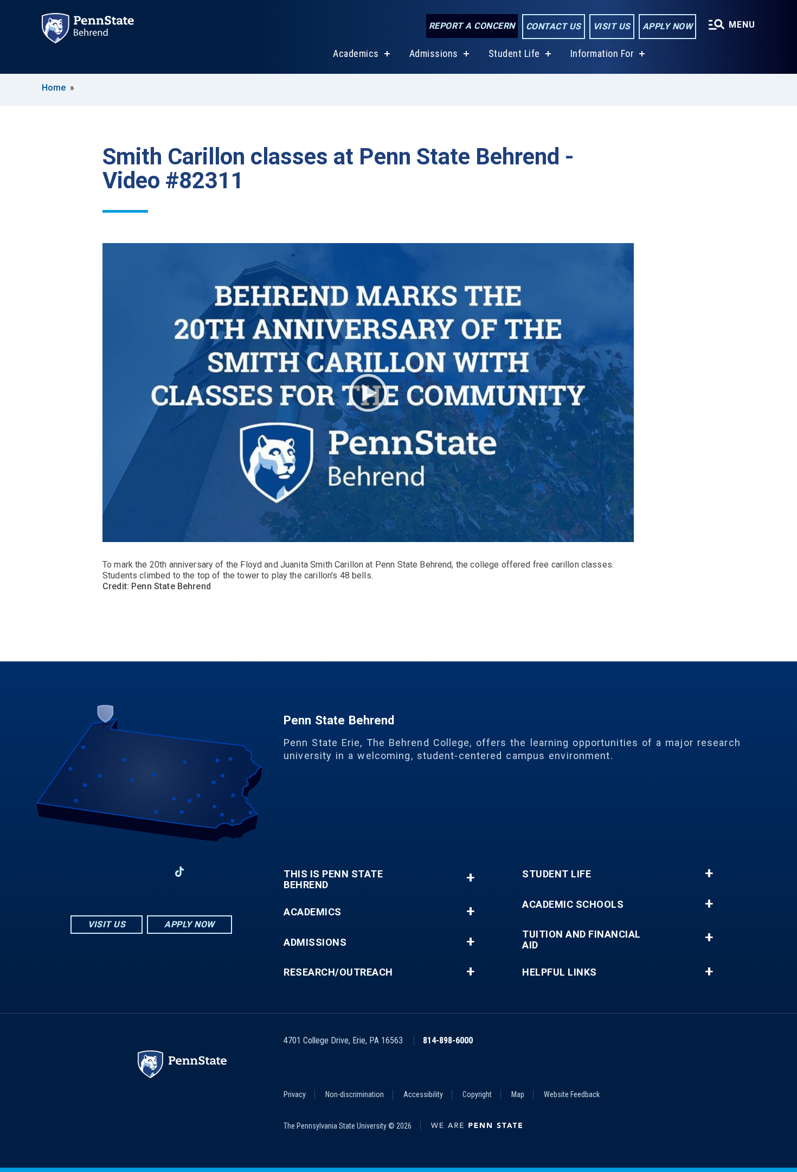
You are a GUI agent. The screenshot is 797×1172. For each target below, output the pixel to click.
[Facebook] (94, 872)
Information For (602, 53)
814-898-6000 (448, 1040)
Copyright (477, 1094)
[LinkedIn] (151, 872)
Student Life (514, 53)
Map (517, 1094)
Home (54, 87)
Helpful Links (559, 972)
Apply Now (667, 26)
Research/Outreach (338, 972)
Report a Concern (472, 26)
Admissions (433, 53)
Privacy (295, 1094)
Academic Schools (573, 904)
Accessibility (423, 1094)
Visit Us (612, 26)
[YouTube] (207, 872)
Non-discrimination (354, 1094)
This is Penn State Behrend (333, 879)
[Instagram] (123, 872)
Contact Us (553, 26)
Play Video (368, 392)
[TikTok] (180, 872)
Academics (356, 53)
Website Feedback (572, 1094)
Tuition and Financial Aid (581, 940)
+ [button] (470, 878)
